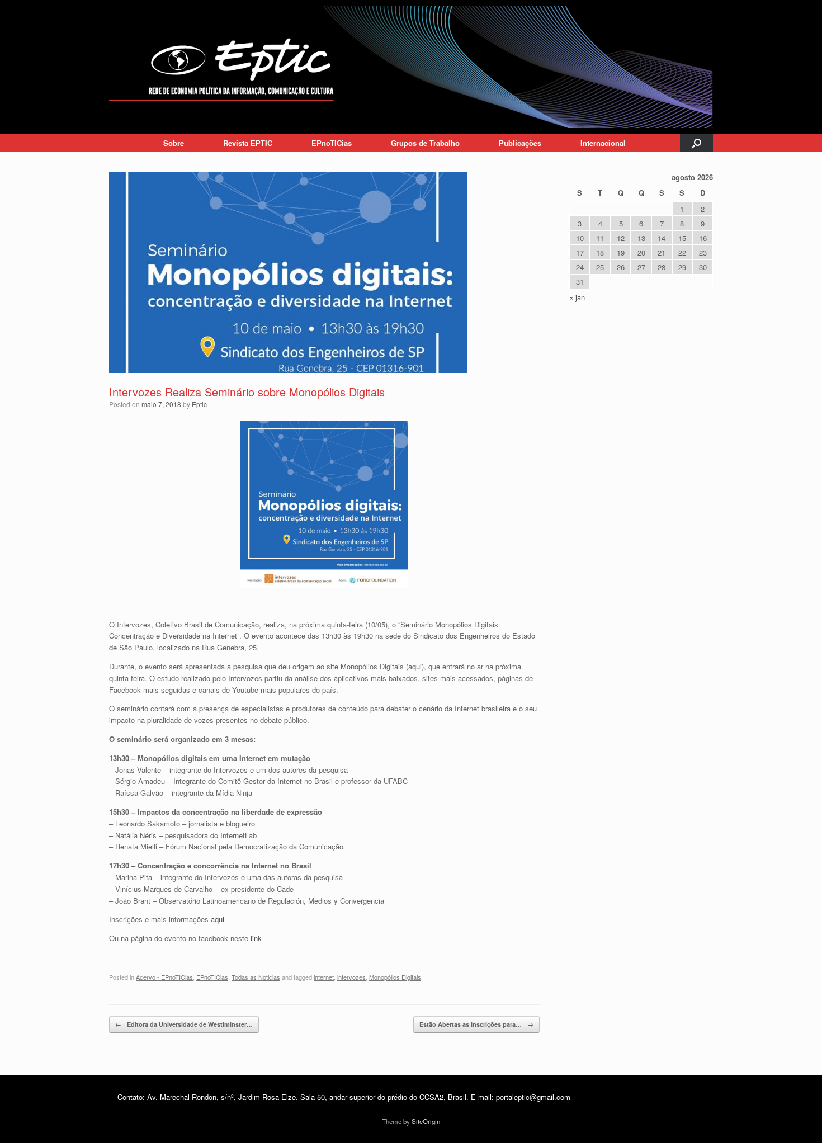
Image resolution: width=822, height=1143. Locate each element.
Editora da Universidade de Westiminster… (184, 1024)
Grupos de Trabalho (425, 143)
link (256, 938)
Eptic (199, 404)
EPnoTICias (331, 143)
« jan (577, 297)
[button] (696, 143)
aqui (217, 919)
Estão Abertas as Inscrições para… (476, 1024)
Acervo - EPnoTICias (164, 976)
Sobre (173, 143)
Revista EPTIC (247, 143)
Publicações (520, 143)
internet (324, 976)
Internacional (603, 143)
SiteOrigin (426, 1121)
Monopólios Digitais (395, 976)
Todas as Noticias (256, 976)
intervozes (351, 976)
